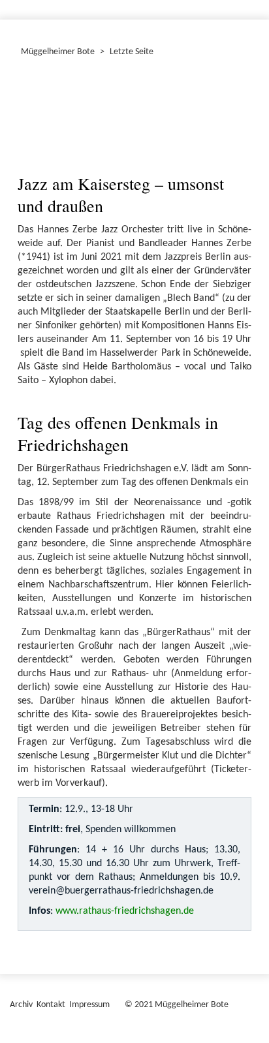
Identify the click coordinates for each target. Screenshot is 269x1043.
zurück (35, 98)
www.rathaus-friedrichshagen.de (124, 911)
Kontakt (51, 1005)
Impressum (89, 1005)
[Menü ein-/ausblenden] (250, 4)
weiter (234, 98)
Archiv (21, 1005)
